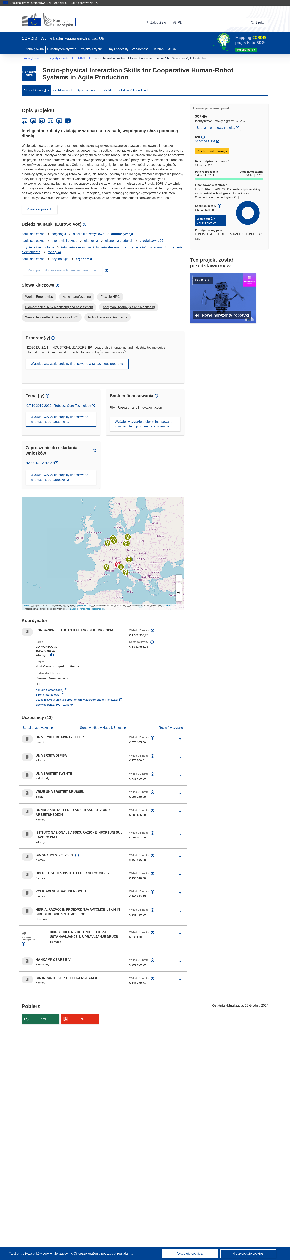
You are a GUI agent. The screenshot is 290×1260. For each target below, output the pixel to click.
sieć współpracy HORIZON (77, 704)
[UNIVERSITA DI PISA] (121, 567)
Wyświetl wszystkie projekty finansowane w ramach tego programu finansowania (143, 424)
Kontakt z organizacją (73, 689)
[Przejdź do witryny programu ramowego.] (29, 73)
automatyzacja (122, 234)
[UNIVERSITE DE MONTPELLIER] (106, 567)
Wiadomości (140, 49)
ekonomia (91, 240)
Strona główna (33, 49)
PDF (83, 1019)
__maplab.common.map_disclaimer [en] (86, 608)
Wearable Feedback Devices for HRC (51, 317)
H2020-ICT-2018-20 (42, 463)
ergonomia (84, 259)
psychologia (60, 259)
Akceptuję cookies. (190, 1253)
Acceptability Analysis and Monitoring (129, 307)
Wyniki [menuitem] (107, 90)
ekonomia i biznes (64, 240)
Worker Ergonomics (39, 296)
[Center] (179, 592)
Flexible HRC (110, 296)
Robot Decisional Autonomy (107, 317)
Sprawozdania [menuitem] (86, 90)
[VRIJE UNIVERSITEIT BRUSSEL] (107, 543)
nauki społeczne (33, 234)
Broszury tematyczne (61, 49)
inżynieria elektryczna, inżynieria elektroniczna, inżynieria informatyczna (111, 247)
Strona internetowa (72, 694)
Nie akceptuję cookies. (248, 1253)
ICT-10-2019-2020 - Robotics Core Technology (59, 405)
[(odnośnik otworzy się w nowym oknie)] (53, 20)
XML (43, 1019)
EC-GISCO (168, 605)
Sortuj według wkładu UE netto (102, 727)
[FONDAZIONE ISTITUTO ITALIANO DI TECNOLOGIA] (117, 564)
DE (24, 121)
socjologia (59, 234)
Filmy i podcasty (117, 49)
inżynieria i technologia (38, 247)
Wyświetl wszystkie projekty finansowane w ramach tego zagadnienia (59, 419)
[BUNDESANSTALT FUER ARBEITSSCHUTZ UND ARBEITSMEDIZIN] (114, 541)
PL (67, 121)
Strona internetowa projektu (218, 127)
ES (41, 121)
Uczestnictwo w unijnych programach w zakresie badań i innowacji (79, 699)
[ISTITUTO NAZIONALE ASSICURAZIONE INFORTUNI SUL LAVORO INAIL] (126, 572)
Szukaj (172, 49)
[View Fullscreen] (179, 578)
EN (33, 121)
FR (50, 121)
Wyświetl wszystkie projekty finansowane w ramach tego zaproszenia (59, 477)
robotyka (54, 252)
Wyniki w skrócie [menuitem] (63, 90)
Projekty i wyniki (91, 49)
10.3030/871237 (205, 141)
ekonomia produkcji (119, 240)
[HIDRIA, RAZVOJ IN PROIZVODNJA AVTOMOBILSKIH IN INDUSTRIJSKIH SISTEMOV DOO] (129, 559)
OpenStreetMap (83, 605)
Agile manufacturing (77, 296)
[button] (177, 22)
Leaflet (26, 605)
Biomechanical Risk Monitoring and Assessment (59, 307)
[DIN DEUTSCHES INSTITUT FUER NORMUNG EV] (128, 537)
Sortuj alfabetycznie (37, 727)
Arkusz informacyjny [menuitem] (36, 90)
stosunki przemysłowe (88, 234)
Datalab (158, 49)
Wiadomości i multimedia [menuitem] (134, 90)
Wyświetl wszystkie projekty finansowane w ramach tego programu (77, 363)
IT (59, 121)
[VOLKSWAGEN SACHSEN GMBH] (126, 543)
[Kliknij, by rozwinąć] (180, 739)
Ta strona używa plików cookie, (31, 1253)
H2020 (81, 58)
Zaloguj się (158, 22)
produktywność (151, 240)
